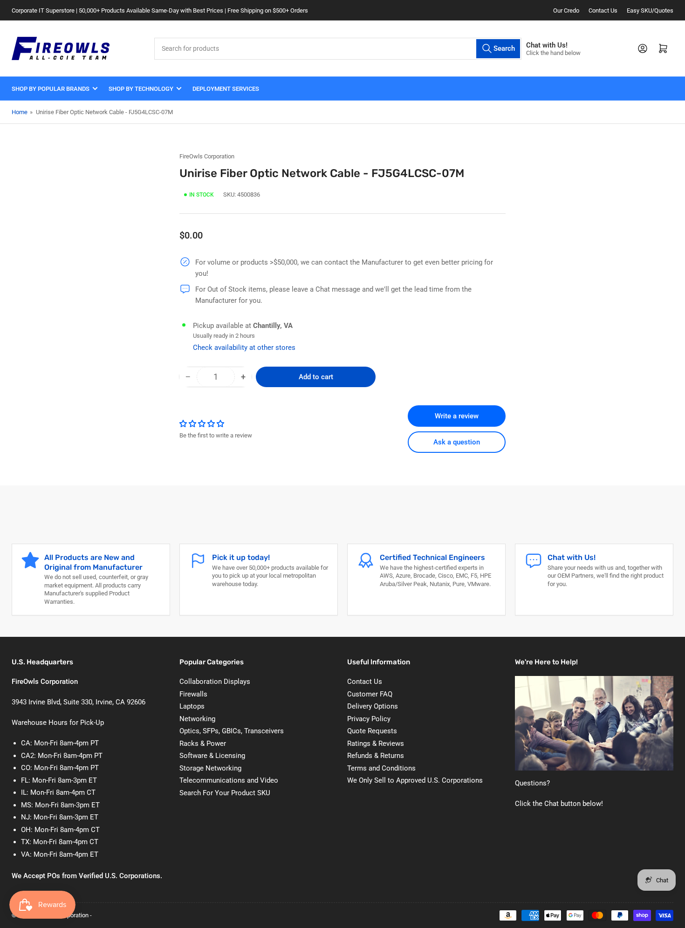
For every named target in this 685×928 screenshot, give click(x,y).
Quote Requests (372, 731)
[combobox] (337, 49)
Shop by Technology (141, 88)
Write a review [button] (457, 416)
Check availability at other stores (244, 347)
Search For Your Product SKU (224, 793)
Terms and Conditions (381, 768)
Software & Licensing (212, 755)
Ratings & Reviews (375, 743)
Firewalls (193, 694)
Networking (197, 719)
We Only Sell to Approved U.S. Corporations (415, 780)
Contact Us (603, 10)
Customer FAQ (369, 694)
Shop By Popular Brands (50, 88)
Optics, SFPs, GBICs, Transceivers (231, 731)
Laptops (192, 706)
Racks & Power (202, 743)
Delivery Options (372, 706)
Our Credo (566, 10)
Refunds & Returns (375, 755)
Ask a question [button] (456, 442)
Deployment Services (225, 88)
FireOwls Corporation (206, 156)
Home (19, 112)
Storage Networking (210, 768)
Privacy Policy (368, 719)
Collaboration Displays (214, 681)
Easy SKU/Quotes (650, 10)
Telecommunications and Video (228, 780)
